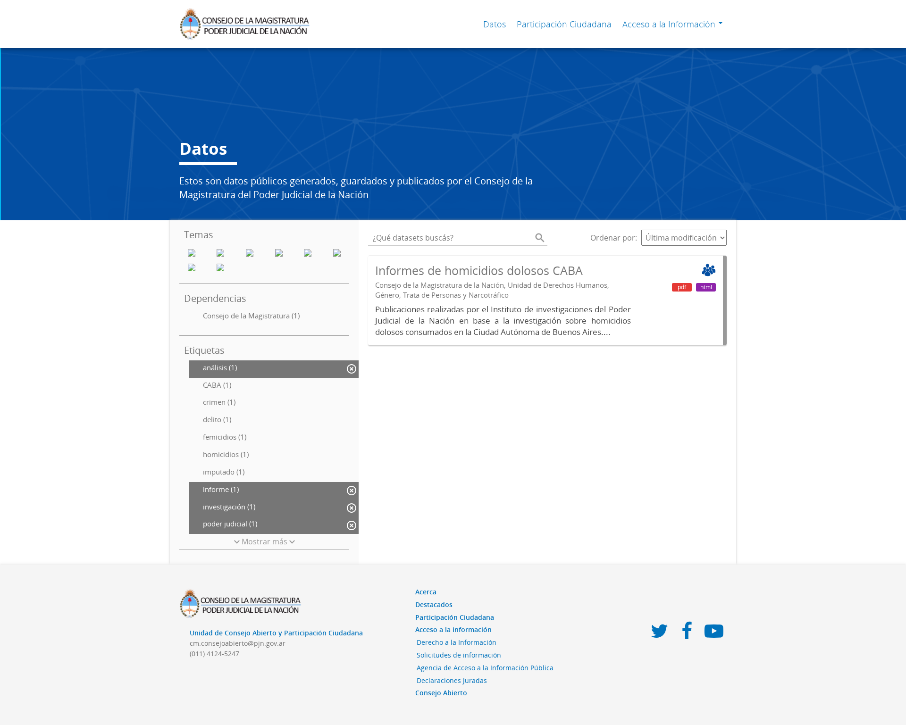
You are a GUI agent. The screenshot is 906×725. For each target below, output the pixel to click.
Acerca (425, 591)
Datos (494, 24)
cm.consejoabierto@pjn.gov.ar (237, 643)
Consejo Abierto (441, 692)
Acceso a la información (453, 629)
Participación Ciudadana (564, 24)
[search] (539, 238)
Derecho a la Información (456, 642)
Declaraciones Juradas (452, 680)
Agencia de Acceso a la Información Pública (485, 667)
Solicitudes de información (459, 654)
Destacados (434, 604)
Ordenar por (612, 238)
